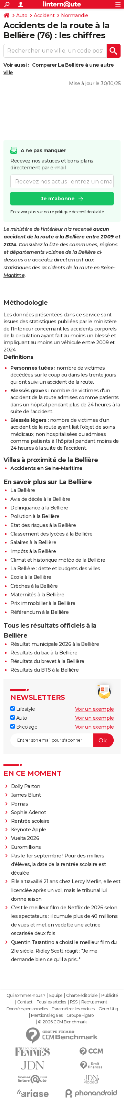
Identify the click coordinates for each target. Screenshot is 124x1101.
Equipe (55, 995)
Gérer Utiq (108, 1009)
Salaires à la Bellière (33, 542)
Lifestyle (25, 709)
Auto (21, 15)
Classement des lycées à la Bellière (51, 534)
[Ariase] (32, 1093)
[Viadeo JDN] (91, 1079)
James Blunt (26, 795)
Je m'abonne (58, 198)
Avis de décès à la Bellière (40, 499)
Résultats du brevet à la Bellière (47, 661)
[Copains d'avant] (32, 1079)
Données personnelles (27, 1009)
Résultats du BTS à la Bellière (44, 670)
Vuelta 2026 (25, 838)
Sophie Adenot (28, 812)
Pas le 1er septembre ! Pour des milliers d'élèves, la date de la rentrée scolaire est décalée (58, 864)
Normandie (74, 15)
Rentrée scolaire (30, 821)
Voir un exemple (94, 709)
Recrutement (94, 1002)
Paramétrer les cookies (73, 1009)
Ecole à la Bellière (30, 577)
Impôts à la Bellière (33, 551)
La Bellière (22, 490)
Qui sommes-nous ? (26, 995)
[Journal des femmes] (32, 1051)
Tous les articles (51, 1002)
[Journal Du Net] (32, 1065)
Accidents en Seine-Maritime (46, 468)
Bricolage (26, 727)
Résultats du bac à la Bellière (43, 653)
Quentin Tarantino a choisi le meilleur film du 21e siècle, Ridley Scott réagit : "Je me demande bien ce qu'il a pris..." (64, 951)
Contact (25, 1002)
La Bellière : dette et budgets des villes (55, 568)
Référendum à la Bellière (39, 612)
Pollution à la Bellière (35, 516)
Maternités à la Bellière (37, 595)
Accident (44, 15)
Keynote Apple (28, 830)
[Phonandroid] (91, 1093)
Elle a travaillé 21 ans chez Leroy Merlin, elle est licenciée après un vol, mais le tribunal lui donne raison (66, 890)
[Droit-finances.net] (91, 1065)
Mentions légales (47, 1015)
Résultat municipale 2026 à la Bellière (54, 644)
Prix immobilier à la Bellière (42, 603)
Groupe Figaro (80, 1015)
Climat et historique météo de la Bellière (57, 560)
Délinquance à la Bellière (39, 508)
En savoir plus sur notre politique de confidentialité (57, 211)
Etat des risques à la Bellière (43, 525)
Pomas (19, 804)
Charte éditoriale (81, 995)
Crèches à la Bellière (34, 586)
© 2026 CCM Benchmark (62, 1022)
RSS (74, 1002)
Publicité (109, 995)
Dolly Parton (25, 786)
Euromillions (26, 847)
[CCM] (91, 1051)
